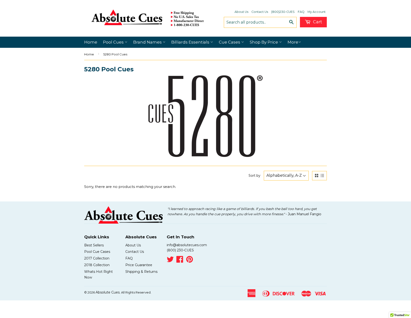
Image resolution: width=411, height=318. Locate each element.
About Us (241, 12)
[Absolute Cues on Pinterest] (189, 261)
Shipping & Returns (141, 271)
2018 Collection (97, 265)
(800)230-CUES (283, 12)
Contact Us (259, 12)
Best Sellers (94, 245)
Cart (317, 21)
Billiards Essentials (190, 42)
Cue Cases (230, 42)
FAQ (301, 12)
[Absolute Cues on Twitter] (170, 261)
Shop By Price (264, 42)
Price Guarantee (138, 265)
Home (90, 42)
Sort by (254, 175)
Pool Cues (114, 42)
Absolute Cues (108, 292)
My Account (317, 12)
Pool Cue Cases (97, 252)
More (293, 42)
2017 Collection (96, 258)
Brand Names (148, 42)
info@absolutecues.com (187, 245)
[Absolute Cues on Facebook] (179, 261)
